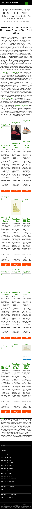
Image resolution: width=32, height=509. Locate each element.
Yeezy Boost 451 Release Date (16, 506)
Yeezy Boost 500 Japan (15, 430)
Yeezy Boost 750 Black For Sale (11, 72)
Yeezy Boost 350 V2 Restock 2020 (8, 492)
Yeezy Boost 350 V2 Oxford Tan (24, 507)
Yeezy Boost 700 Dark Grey (7, 497)
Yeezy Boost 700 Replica (10, 419)
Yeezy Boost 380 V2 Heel (23, 436)
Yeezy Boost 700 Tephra (6, 476)
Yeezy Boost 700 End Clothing (14, 432)
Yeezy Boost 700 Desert (11, 436)
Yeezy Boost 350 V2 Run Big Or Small (16, 271)
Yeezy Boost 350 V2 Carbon (12, 507)
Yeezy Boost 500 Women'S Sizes (20, 429)
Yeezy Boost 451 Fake (6, 454)
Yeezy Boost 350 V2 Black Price (8, 465)
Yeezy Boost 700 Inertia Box (9, 36)
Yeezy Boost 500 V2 (7, 21)
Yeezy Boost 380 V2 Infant (22, 21)
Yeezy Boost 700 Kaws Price (7, 462)
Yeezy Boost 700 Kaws (22, 419)
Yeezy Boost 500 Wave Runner (5, 219)
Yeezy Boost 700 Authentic (22, 105)
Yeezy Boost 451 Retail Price (7, 481)
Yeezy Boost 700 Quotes (21, 422)
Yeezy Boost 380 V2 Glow (16, 145)
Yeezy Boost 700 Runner (12, 435)
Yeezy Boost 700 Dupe (19, 423)
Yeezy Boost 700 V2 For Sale (15, 420)
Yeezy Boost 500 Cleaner (11, 428)
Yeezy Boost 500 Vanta (12, 433)
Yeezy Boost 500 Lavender (7, 468)
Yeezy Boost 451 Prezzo (16, 504)
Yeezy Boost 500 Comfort (7, 489)
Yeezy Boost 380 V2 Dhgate (26, 366)
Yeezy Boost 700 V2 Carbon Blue (8, 494)
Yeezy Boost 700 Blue (6, 473)
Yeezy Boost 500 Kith (14, 425)
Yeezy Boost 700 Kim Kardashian (8, 478)
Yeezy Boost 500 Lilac (9, 422)
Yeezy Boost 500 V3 (5, 484)
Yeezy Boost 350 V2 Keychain (16, 366)
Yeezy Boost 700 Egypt (13, 426)
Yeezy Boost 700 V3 (23, 428)
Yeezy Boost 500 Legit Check (9, 2)
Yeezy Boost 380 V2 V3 (6, 457)
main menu (30, 3)
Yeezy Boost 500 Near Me (7, 470)
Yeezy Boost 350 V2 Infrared (7, 486)
